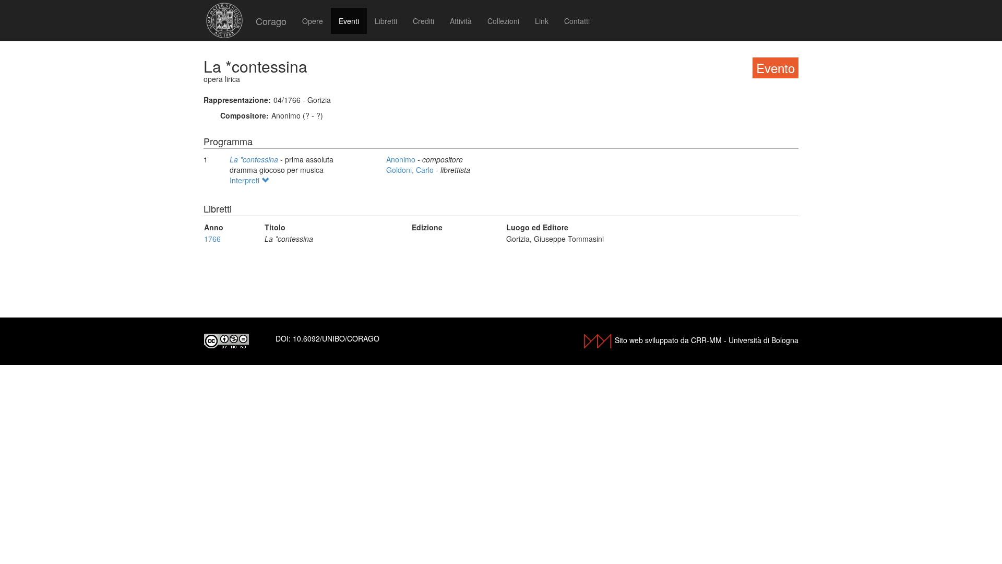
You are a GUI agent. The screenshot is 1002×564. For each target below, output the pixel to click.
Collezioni (503, 21)
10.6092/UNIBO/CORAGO (336, 338)
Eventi (349, 21)
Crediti (423, 21)
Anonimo (402, 159)
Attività (461, 21)
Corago (271, 21)
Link (541, 21)
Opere (312, 21)
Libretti (386, 21)
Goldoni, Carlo (411, 169)
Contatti (577, 21)
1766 (212, 238)
